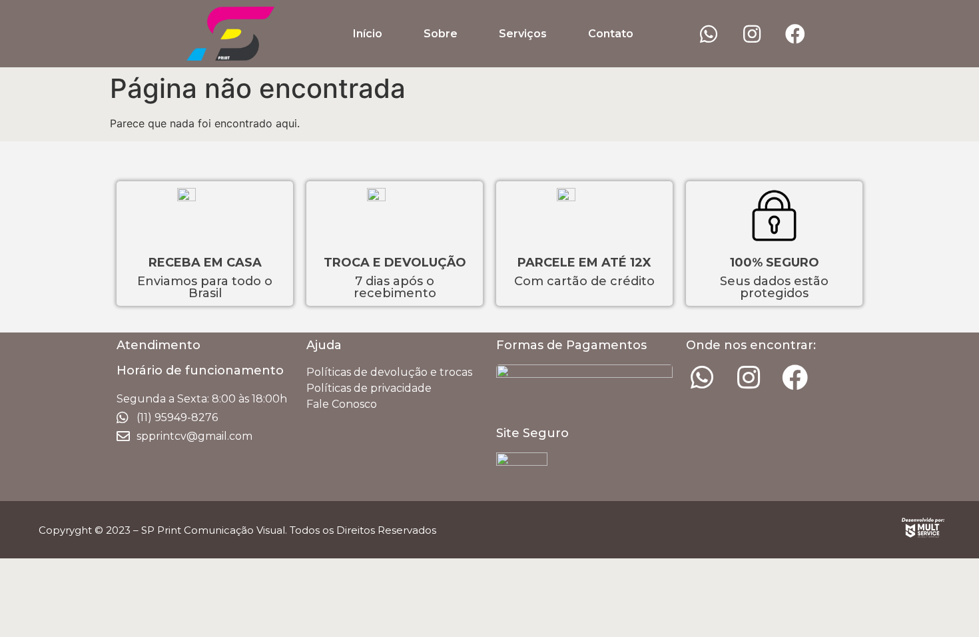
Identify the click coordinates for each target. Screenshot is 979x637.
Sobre (441, 33)
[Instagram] (752, 34)
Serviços (523, 33)
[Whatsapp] (709, 34)
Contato (610, 33)
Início (367, 33)
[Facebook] (795, 34)
